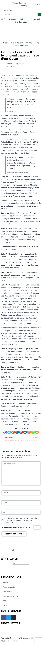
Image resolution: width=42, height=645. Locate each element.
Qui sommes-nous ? (11, 596)
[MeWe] (25, 432)
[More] (37, 432)
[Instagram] (13, 617)
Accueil (6, 582)
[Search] (39, 14)
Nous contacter (9, 587)
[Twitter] (9, 432)
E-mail (6, 503)
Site (4, 513)
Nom (5, 493)
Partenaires (7, 592)
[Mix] (29, 432)
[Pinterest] (21, 432)
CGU (5, 606)
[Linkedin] (17, 432)
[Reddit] (13, 432)
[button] (2, 4)
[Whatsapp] (33, 432)
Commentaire (9, 464)
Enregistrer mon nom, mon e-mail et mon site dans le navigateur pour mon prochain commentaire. (20, 520)
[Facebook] (5, 432)
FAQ (5, 601)
